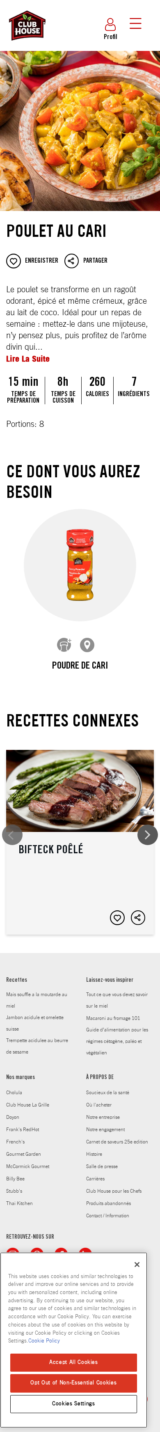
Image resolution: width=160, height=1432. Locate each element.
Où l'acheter (99, 1104)
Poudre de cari (80, 666)
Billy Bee (15, 1178)
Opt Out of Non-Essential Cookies (73, 1383)
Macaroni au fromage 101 (113, 1018)
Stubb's (14, 1191)
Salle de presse (102, 1166)
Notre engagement (105, 1129)
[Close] (137, 1265)
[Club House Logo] (26, 44)
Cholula (14, 1092)
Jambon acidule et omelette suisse (35, 1023)
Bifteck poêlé (80, 842)
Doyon (12, 1117)
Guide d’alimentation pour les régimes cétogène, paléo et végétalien (117, 1041)
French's (15, 1141)
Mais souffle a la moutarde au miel (36, 1000)
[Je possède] (64, 645)
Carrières (95, 1178)
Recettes (16, 980)
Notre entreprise (103, 1117)
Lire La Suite (28, 358)
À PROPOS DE (100, 1078)
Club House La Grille (27, 1104)
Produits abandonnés (108, 1203)
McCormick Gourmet (27, 1166)
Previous (12, 835)
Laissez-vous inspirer (109, 980)
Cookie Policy (44, 1341)
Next (147, 835)
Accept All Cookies (73, 1362)
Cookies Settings (73, 1404)
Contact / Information (107, 1215)
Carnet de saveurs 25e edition (117, 1141)
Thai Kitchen (19, 1203)
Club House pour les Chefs (114, 1191)
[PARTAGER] (138, 917)
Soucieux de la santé (107, 1092)
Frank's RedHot (22, 1129)
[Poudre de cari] (80, 565)
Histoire (94, 1154)
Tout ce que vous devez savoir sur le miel (117, 1000)
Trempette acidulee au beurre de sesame (37, 1046)
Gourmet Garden (23, 1154)
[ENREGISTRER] (117, 917)
